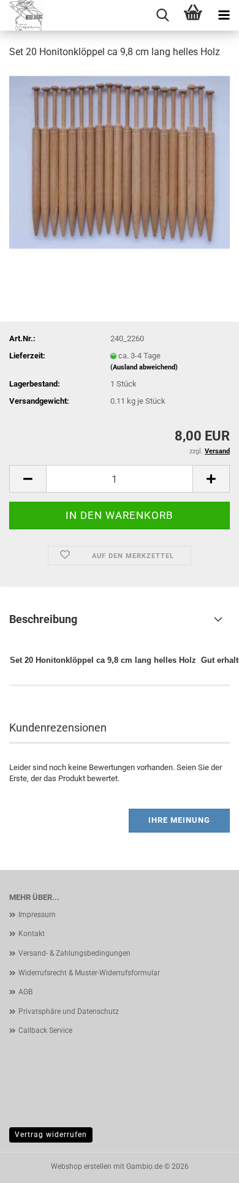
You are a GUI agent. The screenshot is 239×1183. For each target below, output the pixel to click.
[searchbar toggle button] (162, 15)
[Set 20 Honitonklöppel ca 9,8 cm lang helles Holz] (119, 161)
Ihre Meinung (179, 820)
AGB (25, 992)
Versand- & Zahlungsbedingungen (74, 953)
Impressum (37, 914)
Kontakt (31, 933)
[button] (27, 479)
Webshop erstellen (81, 1166)
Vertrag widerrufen (51, 1134)
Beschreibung (43, 619)
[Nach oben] (205, 1165)
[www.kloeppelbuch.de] (28, 15)
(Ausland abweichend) (144, 367)
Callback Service (45, 1030)
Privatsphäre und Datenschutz (68, 1011)
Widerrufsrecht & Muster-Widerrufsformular (89, 973)
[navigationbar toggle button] (223, 15)
